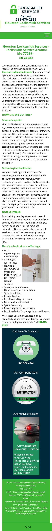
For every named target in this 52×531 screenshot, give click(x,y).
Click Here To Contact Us (26, 331)
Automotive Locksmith (26, 413)
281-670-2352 (26, 19)
